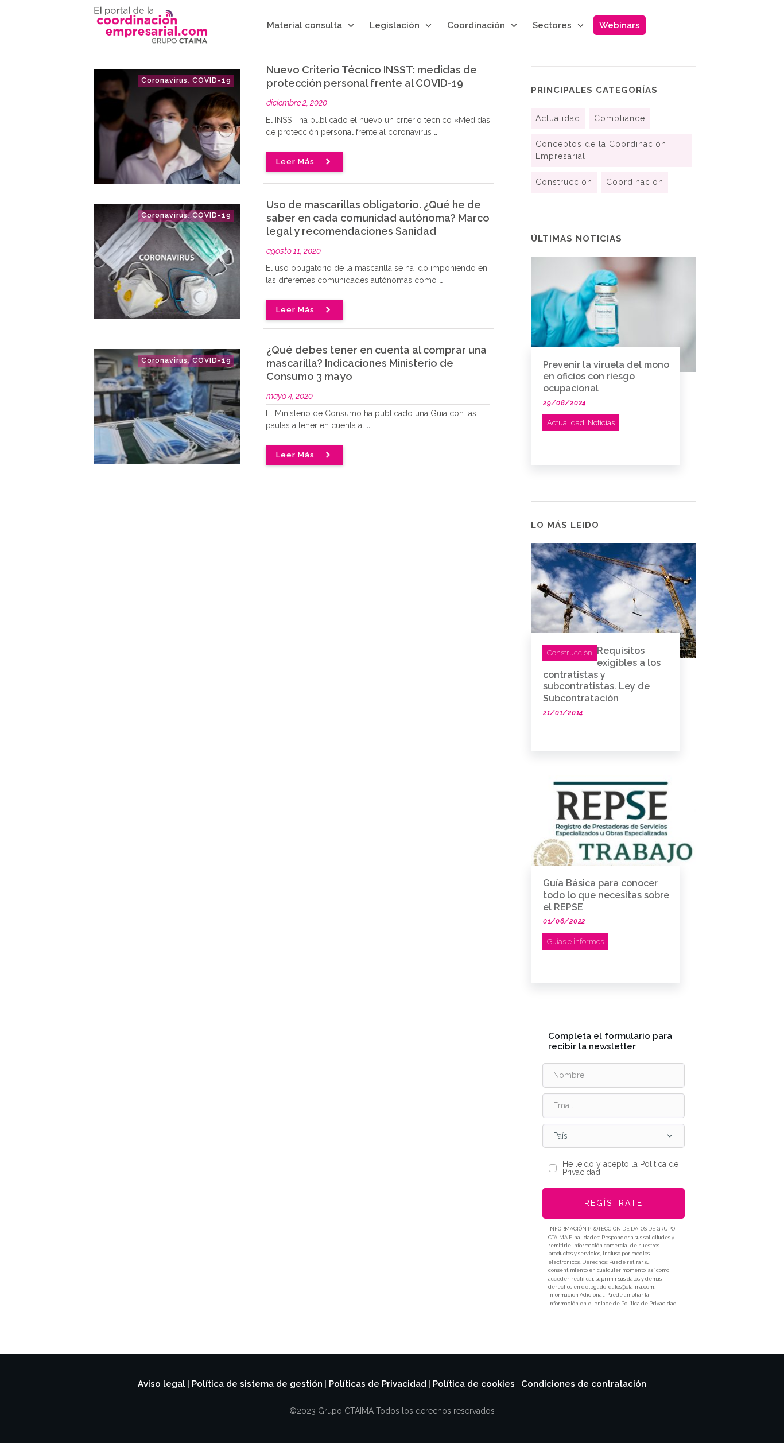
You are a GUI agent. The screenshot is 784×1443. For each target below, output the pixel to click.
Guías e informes (575, 941)
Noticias (601, 422)
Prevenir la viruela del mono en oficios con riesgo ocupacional (606, 376)
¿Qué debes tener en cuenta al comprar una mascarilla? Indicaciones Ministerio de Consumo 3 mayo (376, 363)
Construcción (563, 182)
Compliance (619, 118)
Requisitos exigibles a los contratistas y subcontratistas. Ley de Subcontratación (602, 674)
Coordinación (634, 182)
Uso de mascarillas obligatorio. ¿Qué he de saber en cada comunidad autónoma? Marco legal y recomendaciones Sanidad (378, 218)
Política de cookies (474, 1384)
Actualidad (557, 118)
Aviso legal (161, 1384)
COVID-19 (211, 80)
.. (435, 132)
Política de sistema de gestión (257, 1384)
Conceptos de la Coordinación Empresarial (600, 150)
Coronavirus (164, 80)
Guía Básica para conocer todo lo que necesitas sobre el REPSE (606, 895)
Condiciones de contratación (583, 1384)
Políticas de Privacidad (377, 1384)
